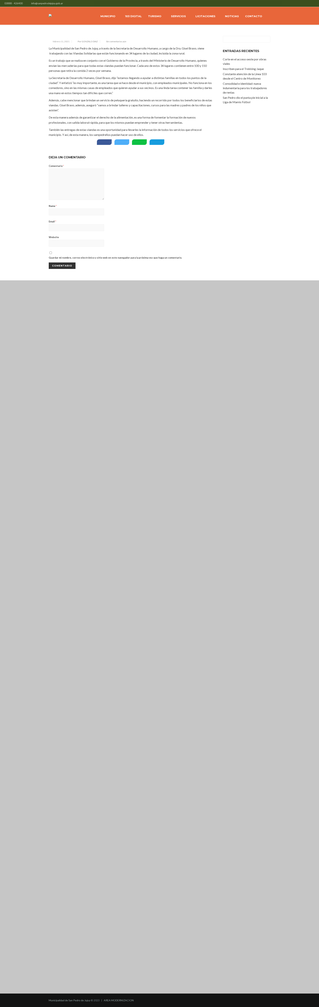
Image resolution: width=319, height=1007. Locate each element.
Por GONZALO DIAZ (88, 41)
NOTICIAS (232, 16)
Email (52, 221)
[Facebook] (303, 4)
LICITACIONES (205, 16)
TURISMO (154, 16)
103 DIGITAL (133, 16)
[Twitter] (307, 4)
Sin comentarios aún (116, 41)
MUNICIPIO (107, 16)
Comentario (56, 165)
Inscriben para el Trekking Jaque (243, 69)
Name (53, 206)
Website (54, 237)
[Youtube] (316, 4)
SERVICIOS (178, 16)
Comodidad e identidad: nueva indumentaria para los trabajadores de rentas (245, 88)
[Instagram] (312, 4)
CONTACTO (253, 16)
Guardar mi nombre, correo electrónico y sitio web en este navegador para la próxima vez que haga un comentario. (115, 257)
